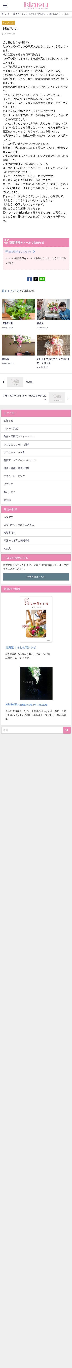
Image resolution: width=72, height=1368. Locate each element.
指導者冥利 (9, 532)
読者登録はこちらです (20, 251)
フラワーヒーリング (14, 476)
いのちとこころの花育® (16, 444)
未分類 (7, 500)
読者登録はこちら (36, 576)
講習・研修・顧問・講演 (16, 468)
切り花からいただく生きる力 (19, 524)
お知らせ (8, 420)
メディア (8, 484)
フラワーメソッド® (14, 452)
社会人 (7, 548)
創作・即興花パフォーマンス (19, 436)
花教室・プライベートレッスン (20, 460)
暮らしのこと (8, 23)
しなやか (8, 516)
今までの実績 (11, 428)
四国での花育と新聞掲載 (16, 540)
